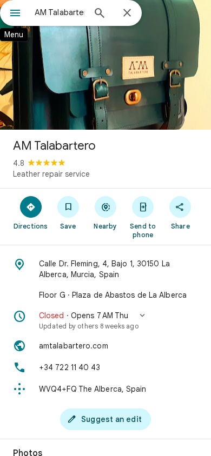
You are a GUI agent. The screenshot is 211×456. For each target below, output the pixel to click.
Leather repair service (51, 174)
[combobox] (59, 12)
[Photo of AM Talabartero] (105, 65)
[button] (105, 320)
